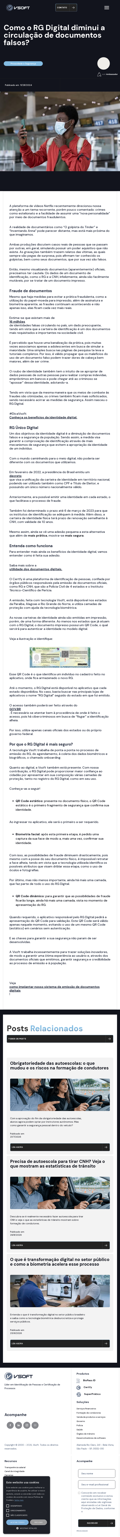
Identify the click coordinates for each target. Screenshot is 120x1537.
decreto (15, 476)
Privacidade (82, 1531)
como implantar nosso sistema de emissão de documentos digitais (54, 988)
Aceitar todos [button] (17, 1522)
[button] (107, 8)
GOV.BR (15, 709)
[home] (18, 7)
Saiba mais (19, 1500)
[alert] (26, 1505)
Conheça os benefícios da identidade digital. (43, 417)
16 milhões (17, 321)
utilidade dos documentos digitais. (35, 569)
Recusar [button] (38, 1522)
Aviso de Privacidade (93, 1514)
